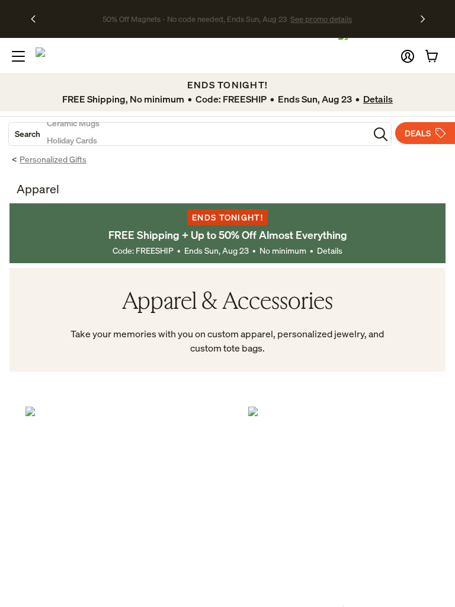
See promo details (321, 19)
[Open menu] (18, 56)
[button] (407, 56)
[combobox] (189, 134)
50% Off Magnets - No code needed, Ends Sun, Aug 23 (194, 19)
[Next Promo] (422, 19)
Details (329, 250)
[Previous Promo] (37, 19)
